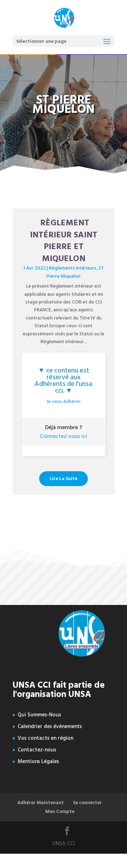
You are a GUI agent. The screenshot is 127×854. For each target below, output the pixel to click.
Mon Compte (59, 811)
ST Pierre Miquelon (75, 272)
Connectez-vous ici (63, 436)
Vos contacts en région (45, 738)
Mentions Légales (38, 761)
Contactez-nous (37, 749)
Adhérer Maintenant (40, 802)
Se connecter (87, 802)
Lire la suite (63, 478)
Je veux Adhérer (63, 401)
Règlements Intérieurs (72, 268)
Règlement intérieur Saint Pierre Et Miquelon (63, 240)
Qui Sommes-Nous (39, 714)
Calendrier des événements (50, 726)
